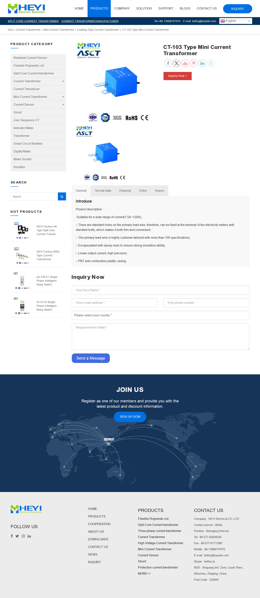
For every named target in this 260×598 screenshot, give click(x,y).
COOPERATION (99, 524)
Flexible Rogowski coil (29, 65)
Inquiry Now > (177, 75)
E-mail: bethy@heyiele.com (199, 21)
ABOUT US (96, 531)
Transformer (22, 135)
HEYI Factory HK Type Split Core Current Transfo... (47, 230)
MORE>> (144, 573)
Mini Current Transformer (30, 96)
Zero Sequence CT (26, 120)
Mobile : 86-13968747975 (209, 549)
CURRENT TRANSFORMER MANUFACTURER (89, 21)
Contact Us (207, 8)
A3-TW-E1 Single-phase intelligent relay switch (47, 280)
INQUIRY (94, 562)
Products (99, 8)
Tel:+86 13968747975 (167, 21)
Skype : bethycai (204, 561)
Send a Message (91, 358)
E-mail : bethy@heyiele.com (211, 555)
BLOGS (185, 8)
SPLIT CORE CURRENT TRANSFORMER (33, 21)
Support (165, 8)
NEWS (92, 554)
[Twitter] (17, 536)
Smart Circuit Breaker (28, 143)
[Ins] (23, 536)
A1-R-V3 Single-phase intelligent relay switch (47, 306)
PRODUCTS (97, 516)
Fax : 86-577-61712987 (208, 543)
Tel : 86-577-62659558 (207, 537)
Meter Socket (22, 159)
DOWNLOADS (98, 539)
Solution (144, 8)
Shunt (18, 112)
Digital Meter (22, 151)
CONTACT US (98, 547)
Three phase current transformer (159, 531)
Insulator (19, 167)
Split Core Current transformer (34, 73)
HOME (79, 8)
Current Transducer (27, 89)
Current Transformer (27, 81)
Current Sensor (24, 104)
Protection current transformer (158, 567)
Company (122, 8)
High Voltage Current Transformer (160, 543)
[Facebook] (12, 536)
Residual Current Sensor (30, 57)
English (230, 20)
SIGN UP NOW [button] (130, 416)
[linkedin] (29, 536)
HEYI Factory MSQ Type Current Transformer (48, 255)
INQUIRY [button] (237, 8)
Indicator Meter (23, 128)
